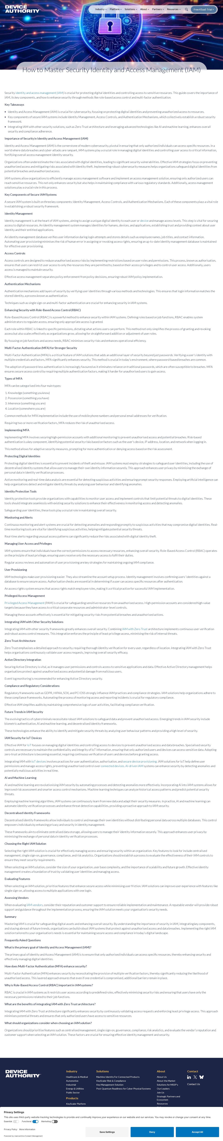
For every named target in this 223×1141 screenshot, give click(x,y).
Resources (172, 9)
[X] (195, 1077)
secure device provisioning (140, 761)
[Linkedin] (189, 1077)
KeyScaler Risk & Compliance (111, 1080)
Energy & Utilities (75, 1088)
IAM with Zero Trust (135, 629)
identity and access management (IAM (39, 93)
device (144, 220)
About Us (162, 1076)
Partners (157, 9)
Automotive (72, 1080)
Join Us (160, 1092)
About (143, 9)
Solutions (130, 9)
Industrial (71, 1084)
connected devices (112, 766)
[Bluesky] (201, 1077)
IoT (29, 745)
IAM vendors (34, 905)
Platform (114, 9)
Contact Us (193, 1084)
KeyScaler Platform (76, 1103)
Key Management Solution (109, 1084)
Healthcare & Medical (77, 1076)
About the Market (166, 1080)
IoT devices (39, 761)
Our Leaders (163, 1088)
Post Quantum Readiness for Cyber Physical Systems (123, 1088)
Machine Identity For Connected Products (118, 1076)
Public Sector (73, 1092)
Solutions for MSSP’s (167, 1084)
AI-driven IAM (134, 766)
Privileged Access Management (25, 603)
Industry (99, 9)
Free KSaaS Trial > (204, 9)
